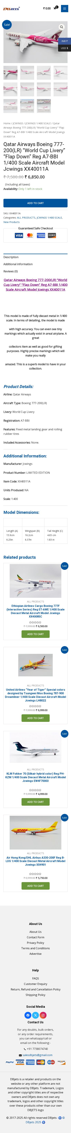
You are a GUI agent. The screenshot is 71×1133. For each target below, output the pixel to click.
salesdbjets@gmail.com (37, 1055)
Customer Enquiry (35, 984)
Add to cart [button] (35, 634)
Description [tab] (10, 257)
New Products (11, 222)
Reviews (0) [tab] (10, 271)
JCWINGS (18, 123)
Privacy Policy (35, 943)
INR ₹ (63, 41)
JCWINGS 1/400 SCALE (38, 123)
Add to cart (35, 203)
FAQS (35, 978)
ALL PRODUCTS (26, 217)
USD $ (64, 48)
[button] (62, 27)
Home (7, 123)
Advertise (35, 954)
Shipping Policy (35, 995)
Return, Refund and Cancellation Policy (35, 989)
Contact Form (35, 937)
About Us (35, 932)
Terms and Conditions (35, 948)
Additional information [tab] (18, 264)
